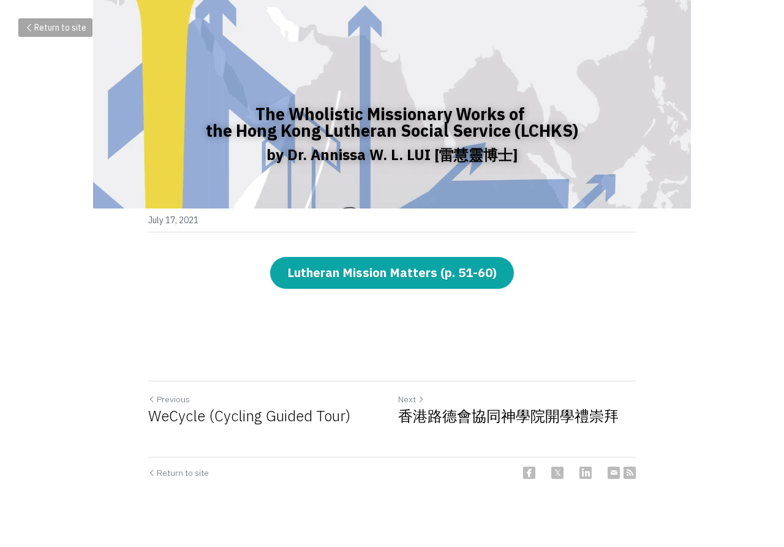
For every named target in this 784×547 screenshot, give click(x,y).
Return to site (60, 27)
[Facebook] (529, 473)
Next (407, 399)
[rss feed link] (630, 473)
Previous (173, 399)
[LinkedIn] (585, 473)
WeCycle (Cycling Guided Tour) (249, 416)
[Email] (614, 473)
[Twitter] (557, 473)
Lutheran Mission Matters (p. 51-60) (392, 272)
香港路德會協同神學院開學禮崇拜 (515, 425)
